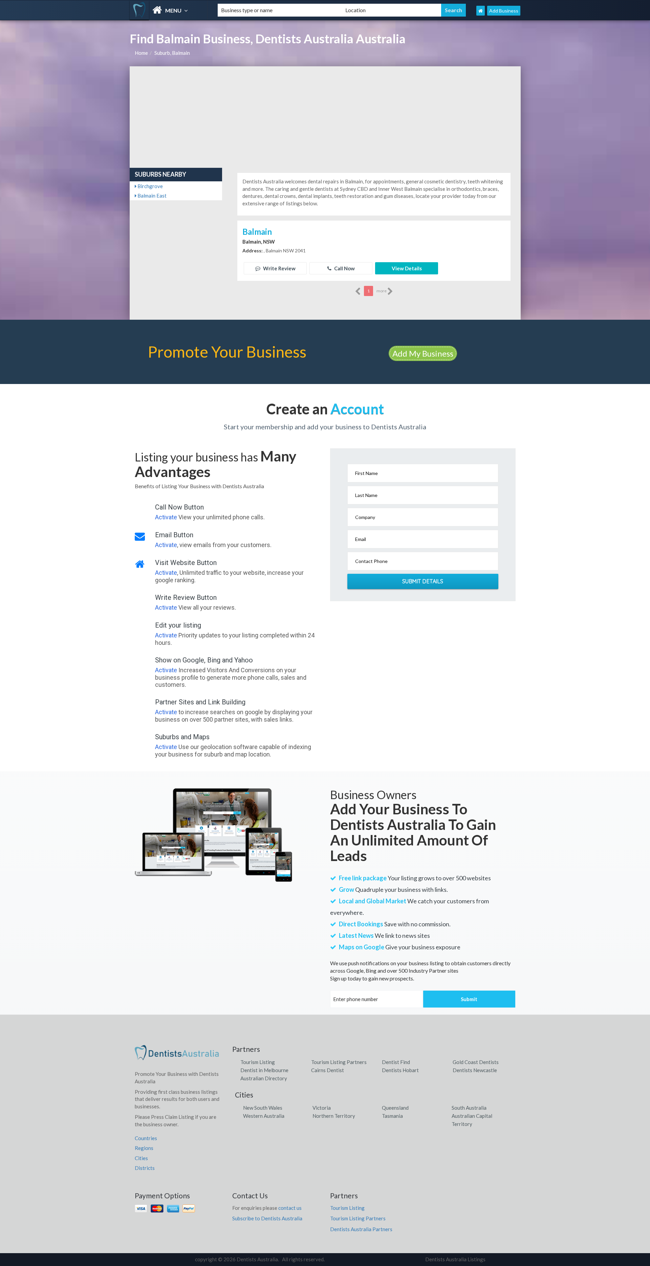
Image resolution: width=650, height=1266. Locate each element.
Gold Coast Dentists (476, 1062)
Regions (144, 1148)
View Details (407, 268)
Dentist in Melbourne (264, 1070)
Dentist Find (396, 1062)
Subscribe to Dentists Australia (267, 1218)
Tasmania (392, 1116)
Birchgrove (149, 186)
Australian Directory (263, 1078)
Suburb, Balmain (172, 53)
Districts (145, 1168)
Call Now (344, 268)
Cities (141, 1158)
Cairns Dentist (327, 1070)
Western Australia (263, 1116)
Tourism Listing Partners (339, 1062)
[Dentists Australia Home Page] (480, 11)
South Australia (469, 1108)
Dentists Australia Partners (361, 1229)
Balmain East (151, 196)
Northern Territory (333, 1116)
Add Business (503, 11)
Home (141, 53)
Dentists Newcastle (475, 1070)
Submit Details (422, 581)
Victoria (321, 1108)
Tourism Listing (257, 1062)
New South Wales (262, 1108)
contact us (290, 1208)
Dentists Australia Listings (455, 1259)
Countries (146, 1138)
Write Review (279, 268)
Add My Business (422, 353)
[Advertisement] (325, 117)
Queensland (395, 1108)
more (381, 290)
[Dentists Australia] (167, 10)
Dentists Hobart (400, 1070)
